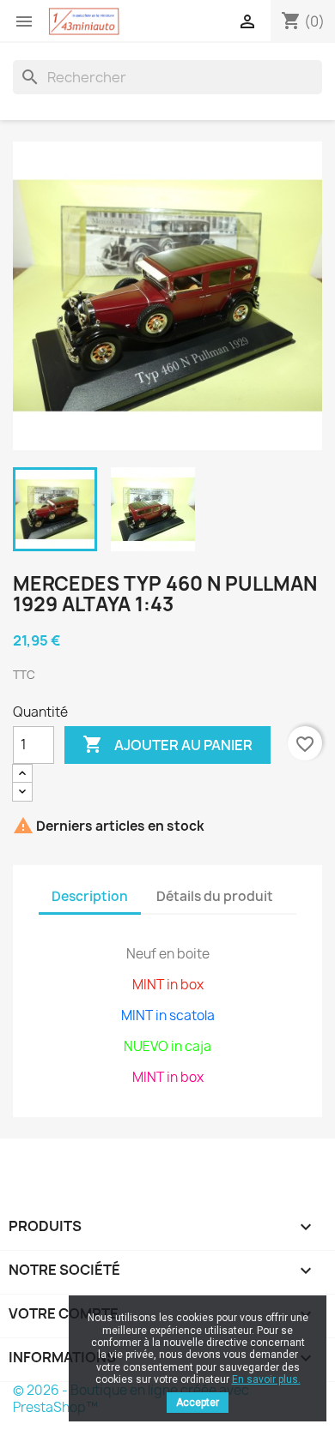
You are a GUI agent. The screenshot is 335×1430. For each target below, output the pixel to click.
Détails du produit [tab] (214, 896)
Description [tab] (90, 896)
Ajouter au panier (167, 744)
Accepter (197, 1403)
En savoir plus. (266, 1379)
